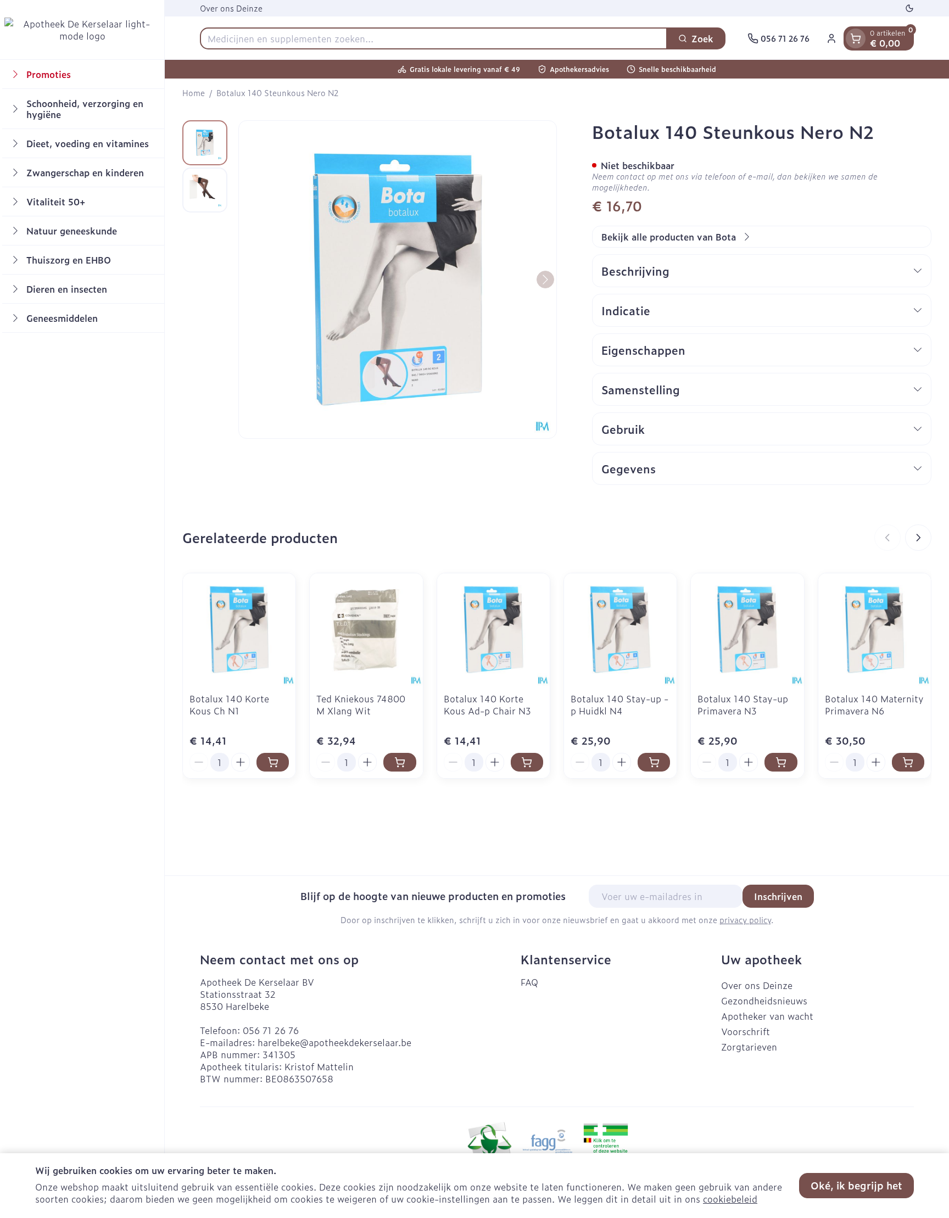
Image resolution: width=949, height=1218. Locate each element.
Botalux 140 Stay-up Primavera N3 (742, 704)
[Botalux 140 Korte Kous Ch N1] (239, 629)
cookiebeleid (730, 1198)
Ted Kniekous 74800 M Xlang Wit (360, 704)
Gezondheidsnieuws (764, 1000)
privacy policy (745, 919)
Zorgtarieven (749, 1047)
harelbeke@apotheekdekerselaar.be (334, 1042)
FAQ (529, 982)
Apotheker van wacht (767, 1016)
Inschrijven (778, 896)
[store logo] (82, 29)
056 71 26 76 (271, 1030)
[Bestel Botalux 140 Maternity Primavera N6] (908, 762)
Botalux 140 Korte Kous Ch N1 (229, 704)
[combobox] (433, 38)
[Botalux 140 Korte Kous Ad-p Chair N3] (493, 629)
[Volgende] (545, 279)
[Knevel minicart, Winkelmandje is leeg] (856, 38)
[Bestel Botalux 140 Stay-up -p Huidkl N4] (654, 762)
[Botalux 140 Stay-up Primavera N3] (747, 629)
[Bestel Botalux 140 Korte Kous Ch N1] (272, 762)
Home (193, 92)
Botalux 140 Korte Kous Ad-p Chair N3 (487, 704)
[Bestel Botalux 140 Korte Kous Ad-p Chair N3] (527, 762)
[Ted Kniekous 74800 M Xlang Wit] (366, 629)
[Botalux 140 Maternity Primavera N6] (874, 629)
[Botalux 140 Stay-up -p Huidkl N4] (620, 629)
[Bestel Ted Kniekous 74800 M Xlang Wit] (399, 762)
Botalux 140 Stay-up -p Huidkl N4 (619, 704)
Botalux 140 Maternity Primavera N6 (874, 704)
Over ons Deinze (231, 8)
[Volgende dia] (918, 537)
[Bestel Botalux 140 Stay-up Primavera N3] (780, 762)
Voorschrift (745, 1031)
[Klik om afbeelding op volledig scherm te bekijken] (397, 279)
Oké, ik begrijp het (856, 1185)
